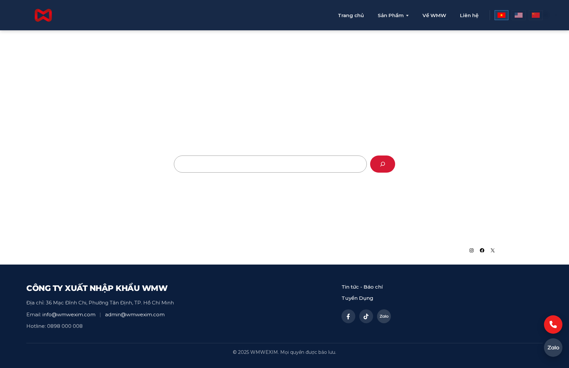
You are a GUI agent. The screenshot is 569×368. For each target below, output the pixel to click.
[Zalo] (384, 316)
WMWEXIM (93, 250)
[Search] (382, 164)
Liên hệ (469, 15)
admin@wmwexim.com (135, 314)
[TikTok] (366, 316)
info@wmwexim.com (68, 314)
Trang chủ (351, 15)
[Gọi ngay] (553, 324)
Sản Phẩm (391, 15)
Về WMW (434, 15)
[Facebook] (348, 316)
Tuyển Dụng (357, 298)
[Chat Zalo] (553, 347)
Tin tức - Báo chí (362, 287)
